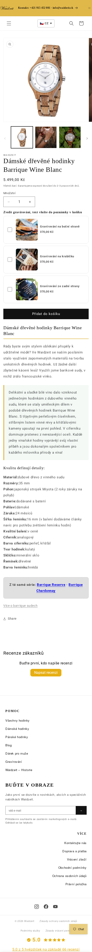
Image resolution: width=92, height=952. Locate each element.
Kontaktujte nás (75, 843)
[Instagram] (36, 906)
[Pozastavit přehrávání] (89, 8)
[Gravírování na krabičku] (27, 259)
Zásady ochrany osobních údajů (58, 921)
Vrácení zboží (77, 859)
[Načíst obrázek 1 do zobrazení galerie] (22, 137)
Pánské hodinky (16, 737)
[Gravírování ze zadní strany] (27, 289)
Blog (8, 745)
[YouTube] (55, 906)
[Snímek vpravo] (87, 138)
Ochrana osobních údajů (69, 876)
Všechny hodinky (17, 720)
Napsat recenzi (46, 672)
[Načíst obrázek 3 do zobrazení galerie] (70, 137)
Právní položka (76, 884)
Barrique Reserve (51, 585)
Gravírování (13, 761)
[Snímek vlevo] (5, 138)
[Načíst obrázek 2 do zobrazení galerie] (46, 137)
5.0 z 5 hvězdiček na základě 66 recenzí (45, 949)
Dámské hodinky (17, 729)
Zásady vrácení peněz (59, 930)
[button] (9, 23)
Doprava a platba (74, 851)
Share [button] (12, 618)
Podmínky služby (30, 930)
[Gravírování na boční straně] (27, 230)
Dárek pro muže (16, 753)
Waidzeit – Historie (18, 770)
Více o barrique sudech (20, 605)
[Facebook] (46, 906)
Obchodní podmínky (72, 867)
